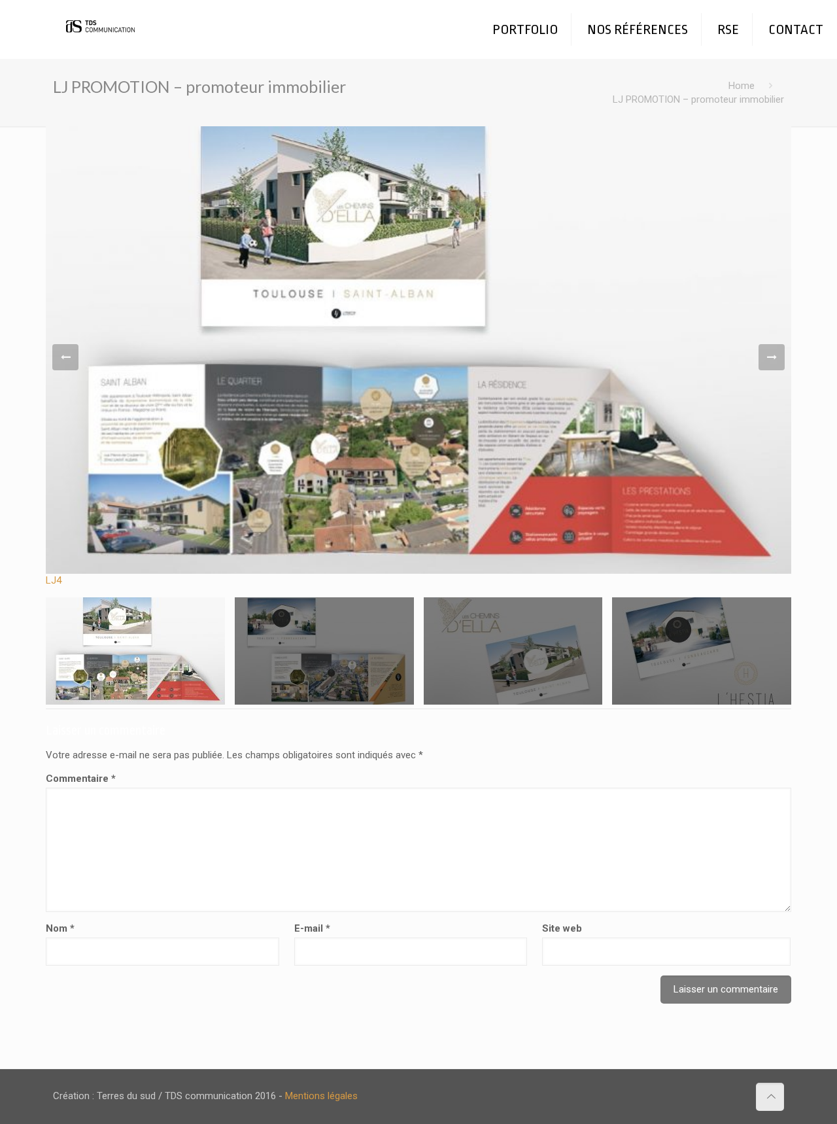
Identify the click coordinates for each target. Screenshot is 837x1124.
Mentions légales (321, 1096)
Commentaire (81, 778)
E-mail (312, 928)
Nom (60, 928)
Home (741, 86)
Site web (562, 928)
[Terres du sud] (102, 19)
